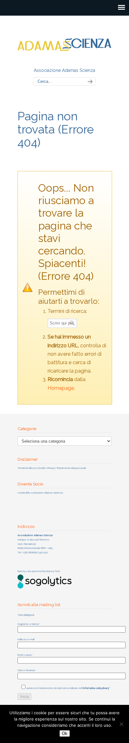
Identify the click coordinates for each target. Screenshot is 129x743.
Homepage (61, 388)
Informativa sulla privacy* (96, 688)
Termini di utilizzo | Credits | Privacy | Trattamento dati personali (52, 467)
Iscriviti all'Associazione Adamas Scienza (40, 492)
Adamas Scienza (64, 41)
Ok (64, 733)
